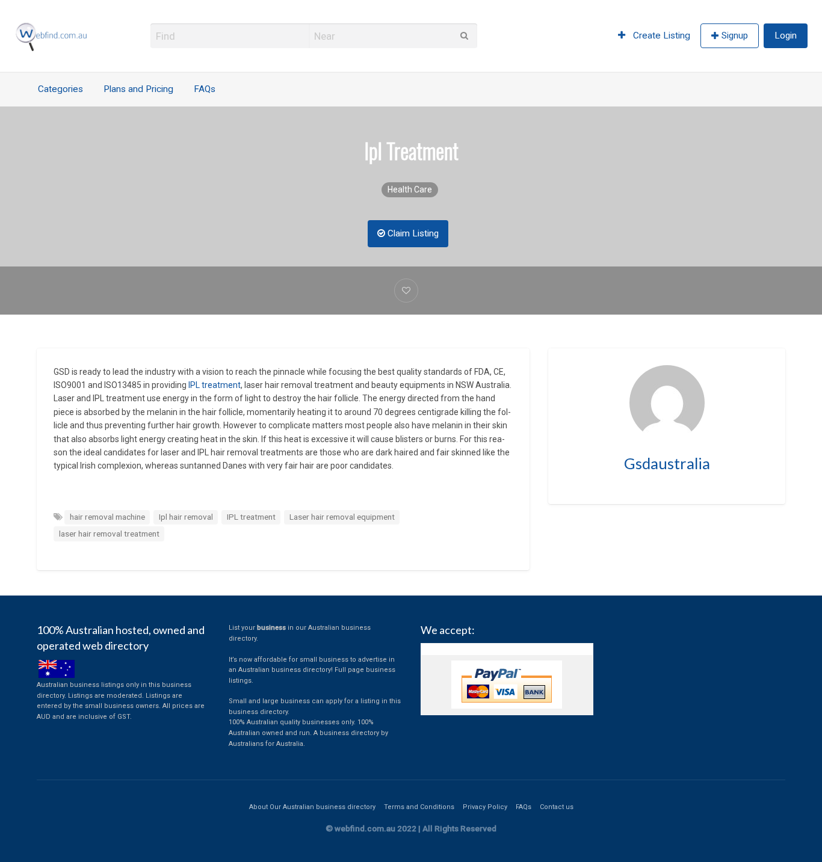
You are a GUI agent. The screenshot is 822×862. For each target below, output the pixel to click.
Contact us (556, 807)
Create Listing (660, 35)
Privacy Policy (485, 807)
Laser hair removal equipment (342, 517)
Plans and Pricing (138, 89)
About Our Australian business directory (312, 807)
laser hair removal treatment (109, 533)
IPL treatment (214, 385)
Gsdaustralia (667, 463)
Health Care (410, 189)
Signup (735, 35)
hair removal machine (107, 517)
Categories (60, 89)
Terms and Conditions (419, 807)
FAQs (204, 89)
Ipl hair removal (186, 517)
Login (785, 35)
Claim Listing (412, 233)
